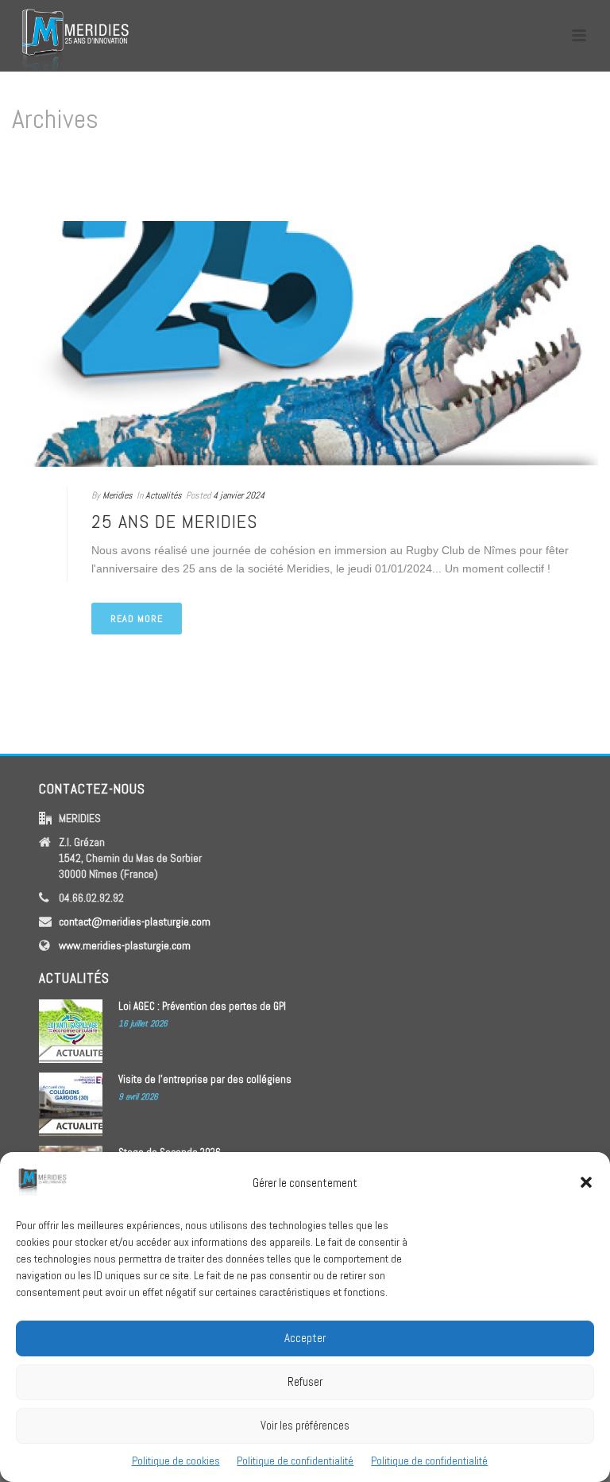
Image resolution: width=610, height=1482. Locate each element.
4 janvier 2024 (238, 495)
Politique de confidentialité (295, 1460)
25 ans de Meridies (174, 521)
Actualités (163, 495)
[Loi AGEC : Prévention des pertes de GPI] (70, 1031)
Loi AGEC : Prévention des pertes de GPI (202, 1006)
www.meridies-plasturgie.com (125, 945)
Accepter (305, 1337)
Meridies (117, 495)
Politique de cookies (176, 1460)
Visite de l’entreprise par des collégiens (204, 1079)
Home (566, 186)
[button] (586, 1182)
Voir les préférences (305, 1425)
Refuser (305, 1381)
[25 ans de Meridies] (305, 344)
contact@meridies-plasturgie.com (134, 921)
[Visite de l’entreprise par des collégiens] (70, 1104)
